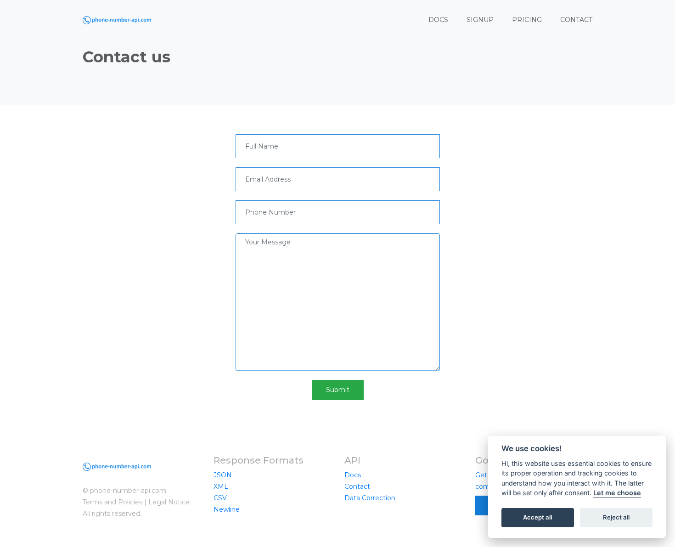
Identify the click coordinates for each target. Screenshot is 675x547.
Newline (227, 509)
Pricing (527, 20)
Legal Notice (169, 502)
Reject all (616, 517)
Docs (438, 20)
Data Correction (369, 498)
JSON (223, 475)
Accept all (537, 517)
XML (221, 486)
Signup (480, 20)
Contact (576, 20)
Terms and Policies (112, 502)
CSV (220, 498)
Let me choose (617, 493)
